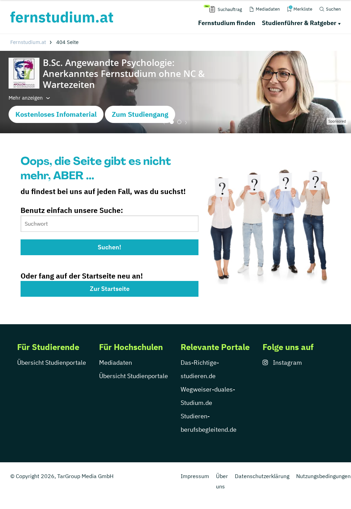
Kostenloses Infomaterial (56, 114)
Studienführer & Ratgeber (299, 23)
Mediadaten (115, 362)
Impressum (195, 476)
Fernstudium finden (226, 23)
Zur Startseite (110, 289)
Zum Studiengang (140, 114)
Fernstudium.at (28, 42)
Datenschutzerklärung (262, 476)
